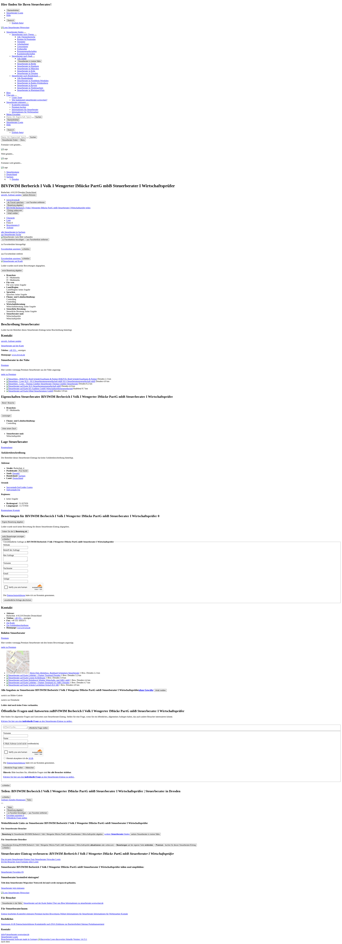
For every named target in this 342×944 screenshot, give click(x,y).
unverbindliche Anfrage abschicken (17, 600)
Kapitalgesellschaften (26, 54)
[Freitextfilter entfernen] (33, 117)
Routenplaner (6, 447)
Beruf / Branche (8, 403)
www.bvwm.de (13, 200)
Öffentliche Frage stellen (16, 818)
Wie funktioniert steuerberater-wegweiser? (29, 100)
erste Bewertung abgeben (12, 271)
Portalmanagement (96, 924)
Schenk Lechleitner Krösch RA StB (44, 685)
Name (5, 738)
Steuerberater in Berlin (26, 64)
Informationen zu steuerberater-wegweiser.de (84, 903)
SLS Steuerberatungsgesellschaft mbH (79, 381)
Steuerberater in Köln (26, 71)
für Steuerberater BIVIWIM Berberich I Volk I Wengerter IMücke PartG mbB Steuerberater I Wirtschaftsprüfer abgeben (52, 834)
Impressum (6, 924)
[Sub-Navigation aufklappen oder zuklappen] (25, 32)
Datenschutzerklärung (16, 595)
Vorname (7, 563)
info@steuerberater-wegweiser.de (15, 934)
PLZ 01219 (23, 471)
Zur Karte (10, 623)
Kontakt (16, 510)
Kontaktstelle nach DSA (45, 924)
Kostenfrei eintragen (20, 105)
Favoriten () (12, 872)
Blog (8, 93)
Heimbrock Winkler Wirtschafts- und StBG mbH (49, 680)
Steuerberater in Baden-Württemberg (32, 83)
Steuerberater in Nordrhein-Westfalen (32, 80)
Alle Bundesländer (25, 78)
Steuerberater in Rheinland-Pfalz (30, 90)
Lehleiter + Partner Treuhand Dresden (45, 675)
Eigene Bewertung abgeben (12, 522)
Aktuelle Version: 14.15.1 (76, 939)
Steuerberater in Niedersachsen (30, 88)
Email (5, 573)
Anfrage (9, 227)
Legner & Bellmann (37, 678)
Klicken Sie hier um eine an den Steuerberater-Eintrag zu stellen (36, 721)
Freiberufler (22, 49)
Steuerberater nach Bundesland (25, 76)
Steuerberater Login (14, 13)
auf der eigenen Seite (134, 845)
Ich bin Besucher (19, 862)
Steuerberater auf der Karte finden (38, 903)
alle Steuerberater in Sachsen (13, 232)
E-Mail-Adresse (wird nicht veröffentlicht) (21, 743)
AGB (30, 758)
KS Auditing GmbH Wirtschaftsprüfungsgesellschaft (51, 388)
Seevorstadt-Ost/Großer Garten (19, 487)
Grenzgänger (22, 46)
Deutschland (18, 478)
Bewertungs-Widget (58, 914)
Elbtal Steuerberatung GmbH (41, 391)
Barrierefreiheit (13, 10)
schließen (26, 249)
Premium (5, 365)
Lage (8, 220)
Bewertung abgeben (15, 205)
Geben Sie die (15, 531)
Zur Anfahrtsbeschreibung (17, 625)
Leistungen (6, 416)
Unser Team (17, 97)
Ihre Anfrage (8, 555)
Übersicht (10, 218)
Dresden (16, 473)
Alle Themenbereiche (26, 37)
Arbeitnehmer (23, 44)
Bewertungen (12, 225)
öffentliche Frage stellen (38, 728)
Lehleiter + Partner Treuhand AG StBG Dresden (49, 682)
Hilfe (8, 15)
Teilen (9, 807)
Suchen (38, 117)
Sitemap (85, 924)
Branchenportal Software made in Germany (33, 939)
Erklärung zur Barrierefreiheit (68, 924)
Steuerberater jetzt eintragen (12, 888)
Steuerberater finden (15, 32)
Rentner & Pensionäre (26, 39)
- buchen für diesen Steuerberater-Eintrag (176, 845)
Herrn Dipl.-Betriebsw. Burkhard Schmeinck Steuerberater (54, 673)
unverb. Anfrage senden (11, 195)
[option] (18, 23)
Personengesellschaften (27, 51)
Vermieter (21, 42)
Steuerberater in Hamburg (28, 66)
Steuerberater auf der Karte (12, 346)
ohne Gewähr (146, 690)
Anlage (6, 579)
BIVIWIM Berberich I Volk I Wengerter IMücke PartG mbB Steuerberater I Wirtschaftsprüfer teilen (48, 208)
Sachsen (21, 476)
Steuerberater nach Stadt (22, 56)
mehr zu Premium (8, 374)
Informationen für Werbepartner (25, 112)
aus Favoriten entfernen (38, 813)
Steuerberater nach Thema (23, 34)
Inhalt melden (12, 213)
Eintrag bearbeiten (9, 914)
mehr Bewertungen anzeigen (13, 536)
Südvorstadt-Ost (13, 490)
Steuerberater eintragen (16, 102)
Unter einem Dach (9, 429)
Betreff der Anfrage (11, 550)
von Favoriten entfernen (35, 202)
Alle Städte (21, 58)
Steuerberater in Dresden (27, 73)
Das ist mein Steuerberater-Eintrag (31, 859)
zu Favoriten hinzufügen (16, 813)
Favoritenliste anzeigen (11, 249)
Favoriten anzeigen (15, 815)
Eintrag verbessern (14, 210)
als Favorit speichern (15, 202)
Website (6, 545)
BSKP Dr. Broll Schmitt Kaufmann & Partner (78, 379)
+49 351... (13, 350)
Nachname (7, 568)
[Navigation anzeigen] (2, 803)
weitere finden (117, 834)
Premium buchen (19, 107)
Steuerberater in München (28, 68)
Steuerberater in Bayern (27, 85)
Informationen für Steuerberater (25, 109)
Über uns (10, 95)
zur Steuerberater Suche (11, 234)
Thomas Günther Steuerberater (65, 384)
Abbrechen (30, 768)
